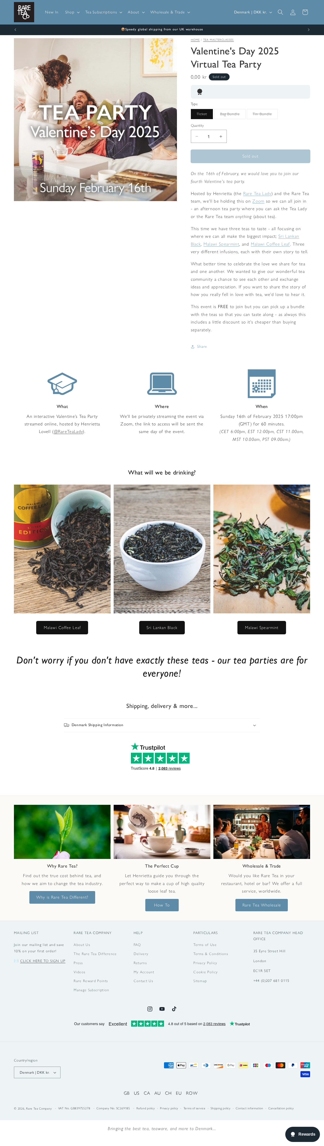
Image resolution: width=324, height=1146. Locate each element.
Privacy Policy (205, 963)
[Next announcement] (308, 30)
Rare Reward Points (91, 981)
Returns (140, 963)
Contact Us (143, 981)
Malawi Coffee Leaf (270, 244)
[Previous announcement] (15, 30)
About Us (82, 944)
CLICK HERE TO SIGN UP (43, 961)
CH (168, 1093)
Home (195, 39)
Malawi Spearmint (221, 244)
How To (162, 904)
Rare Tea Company (39, 1108)
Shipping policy (221, 1108)
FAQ (137, 944)
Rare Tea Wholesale (261, 904)
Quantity (197, 125)
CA (147, 1093)
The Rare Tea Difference (95, 954)
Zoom (258, 201)
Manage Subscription (91, 990)
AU (157, 1093)
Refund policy (145, 1108)
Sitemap (200, 981)
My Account (144, 972)
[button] (72, 12)
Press (78, 963)
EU (179, 1093)
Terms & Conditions (210, 954)
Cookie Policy (205, 972)
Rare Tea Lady (257, 193)
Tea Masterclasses (218, 39)
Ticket (205, 115)
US (137, 1093)
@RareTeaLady (68, 431)
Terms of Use (205, 944)
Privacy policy (169, 1108)
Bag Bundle (233, 115)
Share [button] (202, 346)
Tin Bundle (265, 115)
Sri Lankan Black (162, 627)
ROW (192, 1093)
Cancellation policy (281, 1108)
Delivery (141, 954)
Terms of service (195, 1108)
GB (127, 1093)
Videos (79, 972)
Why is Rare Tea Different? (62, 897)
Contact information (249, 1108)
